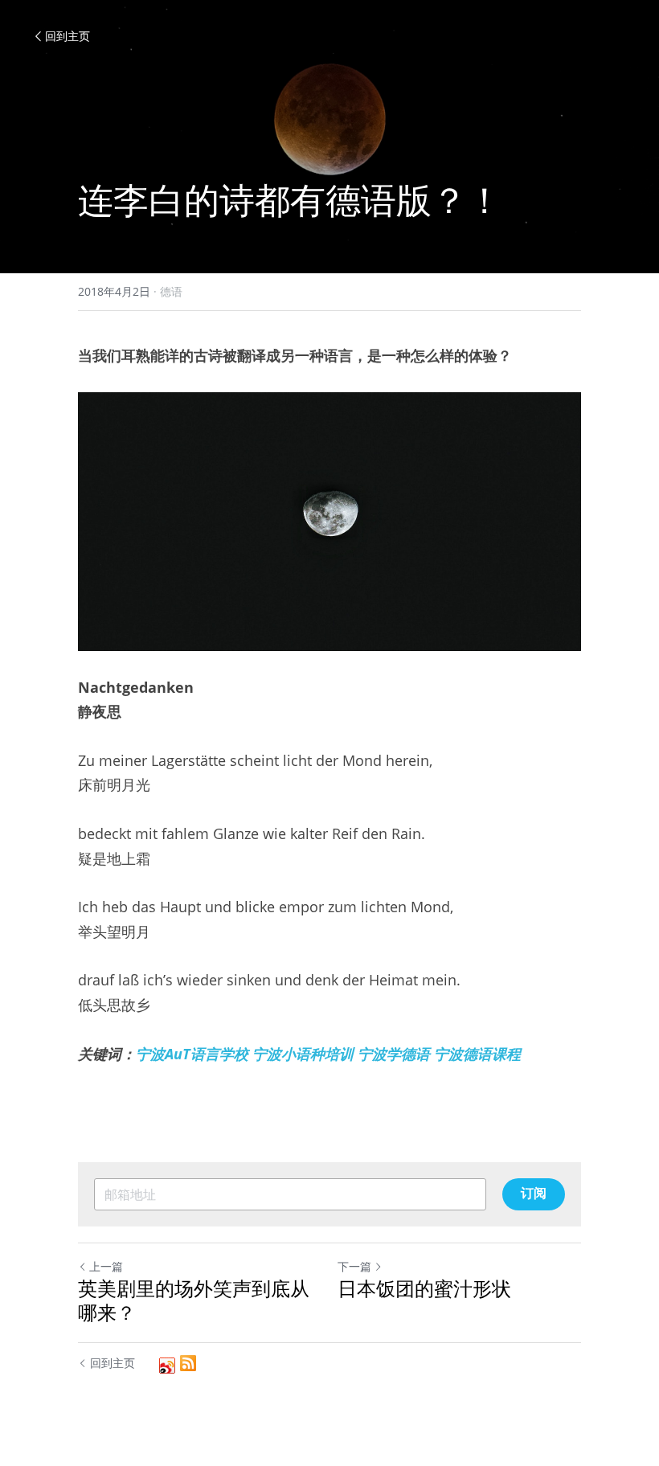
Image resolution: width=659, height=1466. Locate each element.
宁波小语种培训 (305, 1053)
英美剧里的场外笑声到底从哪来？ (193, 1300)
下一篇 (354, 1266)
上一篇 (106, 1266)
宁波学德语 (394, 1053)
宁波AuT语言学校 (192, 1053)
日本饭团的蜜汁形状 (424, 1288)
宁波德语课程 (477, 1053)
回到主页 (67, 35)
